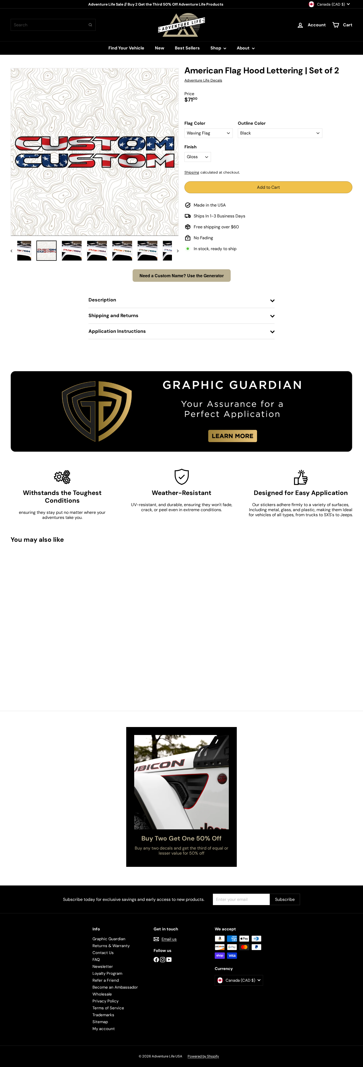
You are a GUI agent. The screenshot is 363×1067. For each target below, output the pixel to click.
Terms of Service (108, 1008)
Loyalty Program (107, 973)
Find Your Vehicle (126, 48)
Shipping (191, 172)
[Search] (90, 25)
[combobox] (53, 25)
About (244, 48)
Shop (216, 48)
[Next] (175, 250)
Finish (190, 146)
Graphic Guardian (108, 939)
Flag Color (194, 123)
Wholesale (102, 994)
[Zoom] (94, 152)
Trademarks (103, 1015)
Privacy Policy (105, 1001)
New (159, 48)
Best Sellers (187, 48)
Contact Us (103, 952)
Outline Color (252, 123)
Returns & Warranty (111, 945)
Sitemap (100, 1021)
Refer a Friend (105, 980)
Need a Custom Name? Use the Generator (182, 275)
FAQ (96, 959)
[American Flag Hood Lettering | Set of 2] (37, 599)
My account (103, 1028)
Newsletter (102, 966)
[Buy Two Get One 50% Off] (181, 782)
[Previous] (14, 250)
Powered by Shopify (203, 1056)
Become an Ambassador (115, 987)
